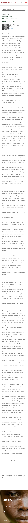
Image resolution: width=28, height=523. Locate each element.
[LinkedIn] (11, 29)
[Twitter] (9, 29)
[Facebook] (12, 29)
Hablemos (4, 477)
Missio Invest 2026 (7, 520)
